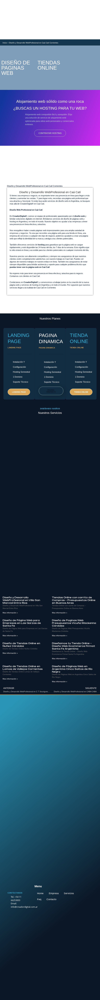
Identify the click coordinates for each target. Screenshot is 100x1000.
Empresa (54, 893)
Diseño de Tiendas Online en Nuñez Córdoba (21, 644)
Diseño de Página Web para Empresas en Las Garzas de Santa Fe (22, 623)
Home (40, 893)
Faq (39, 899)
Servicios (69, 893)
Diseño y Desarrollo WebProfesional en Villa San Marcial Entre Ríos (21, 600)
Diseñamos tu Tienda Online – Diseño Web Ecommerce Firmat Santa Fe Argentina (73, 646)
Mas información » (10, 613)
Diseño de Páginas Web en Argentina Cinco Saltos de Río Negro (72, 669)
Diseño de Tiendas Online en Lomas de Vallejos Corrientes (23, 667)
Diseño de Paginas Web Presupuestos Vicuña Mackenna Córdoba (74, 623)
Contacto (51, 899)
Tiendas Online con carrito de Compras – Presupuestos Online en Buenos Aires (73, 600)
